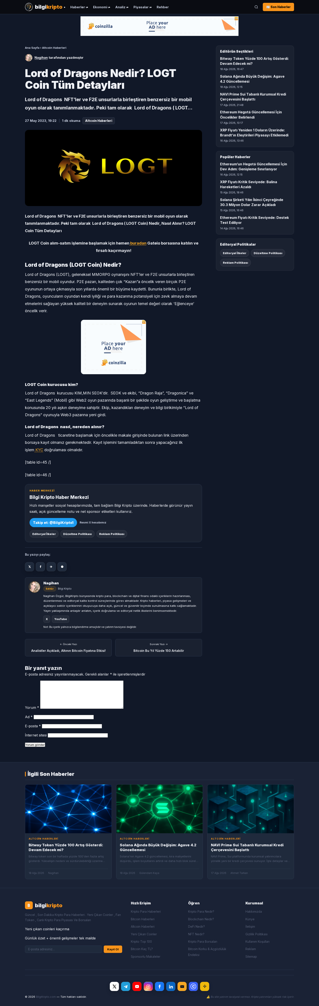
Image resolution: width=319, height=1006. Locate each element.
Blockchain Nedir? (201, 919)
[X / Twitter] (114, 986)
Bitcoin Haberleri (143, 919)
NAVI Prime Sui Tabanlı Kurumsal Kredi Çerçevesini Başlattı (253, 96)
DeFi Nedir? (196, 926)
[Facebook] (159, 986)
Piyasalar (141, 7)
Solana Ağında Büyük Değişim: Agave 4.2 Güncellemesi (252, 79)
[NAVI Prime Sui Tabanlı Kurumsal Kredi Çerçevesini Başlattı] (250, 809)
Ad (29, 717)
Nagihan (41, 57)
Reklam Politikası (111, 534)
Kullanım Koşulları (257, 941)
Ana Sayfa (32, 47)
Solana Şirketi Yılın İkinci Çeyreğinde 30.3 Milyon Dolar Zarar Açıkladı (251, 202)
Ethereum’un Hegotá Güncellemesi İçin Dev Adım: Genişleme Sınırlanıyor (253, 166)
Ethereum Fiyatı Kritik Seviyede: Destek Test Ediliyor (254, 220)
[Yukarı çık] (309, 998)
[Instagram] (148, 986)
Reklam (250, 949)
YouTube (60, 619)
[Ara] (256, 7)
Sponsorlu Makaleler (145, 956)
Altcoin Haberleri (54, 47)
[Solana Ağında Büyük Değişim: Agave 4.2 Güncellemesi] (159, 809)
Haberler (77, 7)
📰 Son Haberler (278, 7)
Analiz (120, 7)
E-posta (33, 726)
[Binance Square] (204, 986)
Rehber (163, 7)
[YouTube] (136, 986)
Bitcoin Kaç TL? (142, 949)
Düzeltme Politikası (77, 534)
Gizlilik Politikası (256, 934)
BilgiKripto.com (46, 996)
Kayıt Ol (113, 949)
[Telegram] (125, 986)
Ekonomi (100, 7)
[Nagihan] (28, 57)
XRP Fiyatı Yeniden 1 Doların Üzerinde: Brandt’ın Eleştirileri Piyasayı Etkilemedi (254, 132)
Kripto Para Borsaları (202, 941)
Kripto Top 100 (141, 941)
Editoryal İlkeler (44, 534)
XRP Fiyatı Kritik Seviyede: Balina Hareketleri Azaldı (248, 184)
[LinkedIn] (170, 986)
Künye (250, 919)
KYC (38, 450)
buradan (137, 243)
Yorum (32, 707)
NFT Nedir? (196, 934)
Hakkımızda (253, 911)
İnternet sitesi (36, 735)
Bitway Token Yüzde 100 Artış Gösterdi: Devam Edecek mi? (254, 61)
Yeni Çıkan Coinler (144, 934)
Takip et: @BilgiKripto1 (53, 522)
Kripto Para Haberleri (146, 911)
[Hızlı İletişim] (182, 986)
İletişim (250, 926)
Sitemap (251, 956)
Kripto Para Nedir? (201, 911)
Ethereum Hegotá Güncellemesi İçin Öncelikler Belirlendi (251, 114)
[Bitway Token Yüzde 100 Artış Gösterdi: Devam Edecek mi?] (68, 809)
